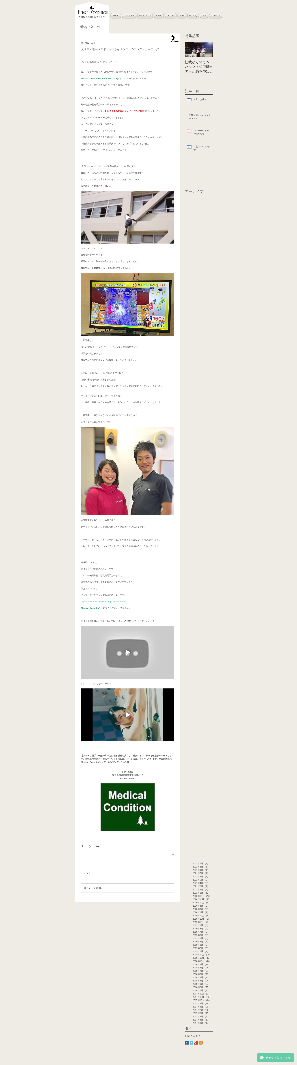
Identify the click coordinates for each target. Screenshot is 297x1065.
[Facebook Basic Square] (187, 1043)
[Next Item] (207, 49)
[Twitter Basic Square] (191, 1043)
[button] (129, 15)
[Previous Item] (190, 49)
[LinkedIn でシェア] (97, 846)
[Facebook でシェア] (82, 846)
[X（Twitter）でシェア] (89, 846)
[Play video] (127, 217)
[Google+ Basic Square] (196, 1043)
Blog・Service (92, 26)
